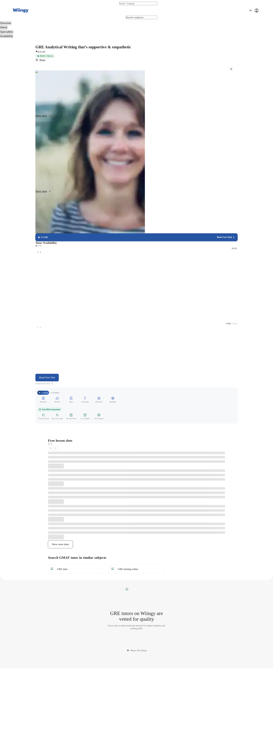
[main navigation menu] (253, 10)
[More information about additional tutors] (52, 383)
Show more (41, 115)
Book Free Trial (47, 377)
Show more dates (60, 544)
